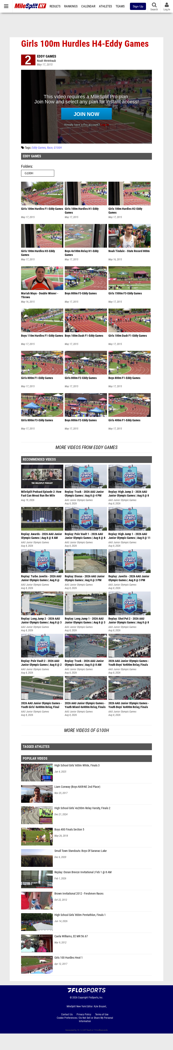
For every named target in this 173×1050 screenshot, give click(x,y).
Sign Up (138, 6)
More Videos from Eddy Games (86, 447)
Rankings (71, 6)
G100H (58, 148)
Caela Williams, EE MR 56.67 (71, 936)
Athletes (105, 6)
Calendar (88, 6)
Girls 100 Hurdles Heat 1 (68, 957)
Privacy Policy (84, 1014)
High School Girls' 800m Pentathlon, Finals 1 (80, 915)
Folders (26, 166)
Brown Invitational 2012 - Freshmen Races (78, 893)
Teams (120, 6)
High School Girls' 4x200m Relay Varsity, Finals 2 (82, 808)
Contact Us (67, 1014)
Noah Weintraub (46, 61)
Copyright (83, 997)
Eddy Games (46, 56)
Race (50, 148)
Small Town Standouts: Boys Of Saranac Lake (80, 851)
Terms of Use (101, 1014)
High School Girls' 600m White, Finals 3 (77, 765)
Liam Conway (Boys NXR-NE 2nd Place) (77, 787)
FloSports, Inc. (96, 997)
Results (55, 6)
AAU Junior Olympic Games (79, 500)
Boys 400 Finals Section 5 (69, 829)
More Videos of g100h (86, 730)
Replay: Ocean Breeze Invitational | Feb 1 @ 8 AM (83, 872)
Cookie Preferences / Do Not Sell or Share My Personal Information (85, 1019)
